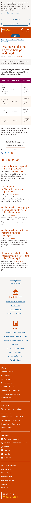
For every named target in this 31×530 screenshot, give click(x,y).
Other (6, 469)
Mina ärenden (15, 344)
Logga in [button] (15, 36)
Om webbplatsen (6, 476)
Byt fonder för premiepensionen (15, 336)
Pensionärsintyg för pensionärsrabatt (15, 340)
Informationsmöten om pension (12, 416)
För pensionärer (7, 379)
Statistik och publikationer (10, 390)
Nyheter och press (11, 40)
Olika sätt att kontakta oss (15, 302)
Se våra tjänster (6, 383)
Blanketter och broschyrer (10, 424)
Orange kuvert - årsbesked (15, 332)
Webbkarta (4, 488)
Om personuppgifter (8, 480)
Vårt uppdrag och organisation (12, 409)
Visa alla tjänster (15, 360)
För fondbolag (6, 428)
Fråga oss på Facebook (18, 314)
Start (2, 40)
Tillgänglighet (6, 473)
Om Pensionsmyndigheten (10, 394)
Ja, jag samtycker (15, 19)
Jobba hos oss (6, 413)
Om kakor (4, 484)
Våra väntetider (15, 310)
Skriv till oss (15, 306)
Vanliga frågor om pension (10, 420)
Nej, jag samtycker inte (15, 23)
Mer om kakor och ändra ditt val (10, 13)
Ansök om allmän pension (15, 348)
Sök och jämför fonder (15, 356)
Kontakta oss (6, 398)
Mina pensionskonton (15, 352)
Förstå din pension (7, 372)
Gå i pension (5, 375)
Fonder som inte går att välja (15, 145)
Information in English (8, 465)
